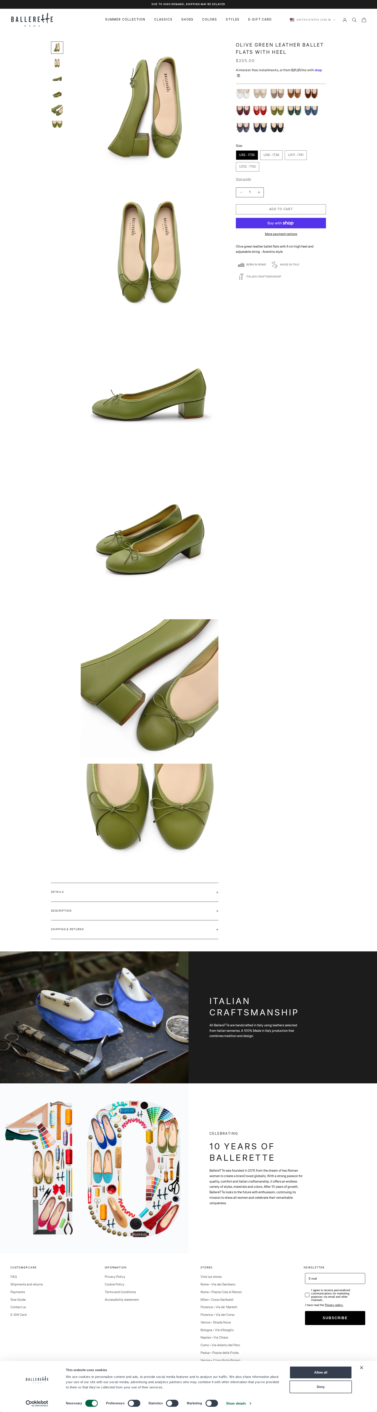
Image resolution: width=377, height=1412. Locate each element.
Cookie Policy (114, 1284)
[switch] (134, 1403)
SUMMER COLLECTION (125, 19)
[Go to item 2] (57, 63)
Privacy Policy (115, 1277)
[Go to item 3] (57, 79)
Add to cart (281, 209)
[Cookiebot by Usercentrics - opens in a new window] (37, 1403)
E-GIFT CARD (260, 19)
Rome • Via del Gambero (217, 1284)
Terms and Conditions (120, 1292)
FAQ (13, 1277)
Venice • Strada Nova (215, 1322)
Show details (236, 1403)
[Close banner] (361, 1367)
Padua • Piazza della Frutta (219, 1353)
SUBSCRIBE (335, 1318)
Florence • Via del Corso (217, 1315)
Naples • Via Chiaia (214, 1337)
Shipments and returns (26, 1284)
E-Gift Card (18, 1315)
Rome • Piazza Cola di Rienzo (221, 1292)
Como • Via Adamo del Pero (220, 1345)
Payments (17, 1292)
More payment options (281, 234)
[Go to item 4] (57, 95)
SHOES (187, 19)
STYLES (233, 19)
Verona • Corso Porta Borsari (220, 1360)
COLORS (209, 19)
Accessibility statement (122, 1300)
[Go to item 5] (57, 110)
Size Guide (18, 1300)
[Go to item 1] (57, 48)
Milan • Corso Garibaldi (216, 1300)
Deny (321, 1387)
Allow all (320, 1372)
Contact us (18, 1307)
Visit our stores (211, 1277)
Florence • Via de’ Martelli (218, 1307)
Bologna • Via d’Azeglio (217, 1330)
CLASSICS (163, 19)
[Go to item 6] (57, 125)
